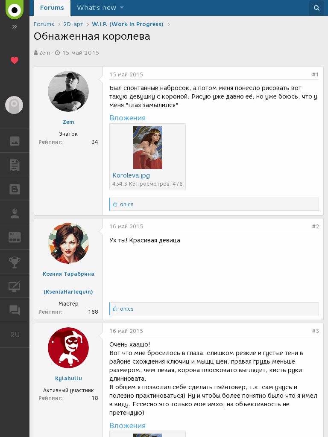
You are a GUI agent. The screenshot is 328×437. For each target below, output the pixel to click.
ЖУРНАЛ (19, 237)
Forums (52, 8)
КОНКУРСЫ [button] (14, 262)
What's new (96, 8)
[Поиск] (316, 8)
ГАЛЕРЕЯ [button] (14, 140)
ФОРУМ (14, 310)
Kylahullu (68, 378)
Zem (44, 53)
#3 (315, 331)
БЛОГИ (14, 189)
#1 (315, 74)
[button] (122, 8)
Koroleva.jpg (131, 175)
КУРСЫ (14, 286)
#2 (315, 226)
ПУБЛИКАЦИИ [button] (14, 165)
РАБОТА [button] (14, 213)
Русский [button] (19, 334)
